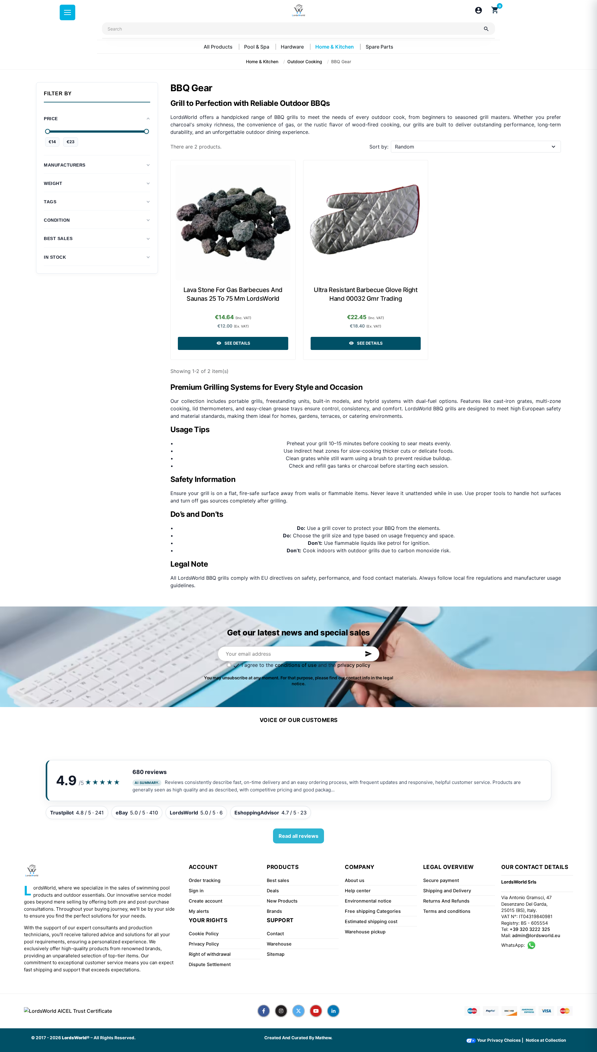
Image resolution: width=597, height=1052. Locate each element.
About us (354, 880)
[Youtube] (316, 1011)
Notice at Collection (546, 1040)
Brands (274, 911)
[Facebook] (263, 1011)
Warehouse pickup (365, 932)
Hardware (293, 47)
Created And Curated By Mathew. (298, 1037)
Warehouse (279, 944)
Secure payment (441, 880)
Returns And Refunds (446, 901)
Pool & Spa (257, 47)
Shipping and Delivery (447, 891)
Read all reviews (298, 836)
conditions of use (296, 665)
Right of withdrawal (210, 954)
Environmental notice (368, 901)
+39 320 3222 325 (530, 929)
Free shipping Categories (373, 911)
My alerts (199, 911)
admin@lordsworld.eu (536, 935)
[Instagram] (281, 1011)
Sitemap (276, 954)
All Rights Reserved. (115, 1037)
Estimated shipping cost (371, 921)
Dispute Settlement (210, 964)
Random (404, 147)
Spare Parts (379, 47)
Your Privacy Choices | (499, 1040)
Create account (205, 901)
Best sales (278, 880)
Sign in (196, 891)
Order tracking (204, 880)
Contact (275, 933)
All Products (219, 47)
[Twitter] (298, 1011)
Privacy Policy (204, 944)
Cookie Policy (204, 933)
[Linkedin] (333, 1011)
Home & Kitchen (335, 47)
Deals (273, 891)
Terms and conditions (446, 911)
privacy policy (353, 665)
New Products (282, 901)
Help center (358, 891)
